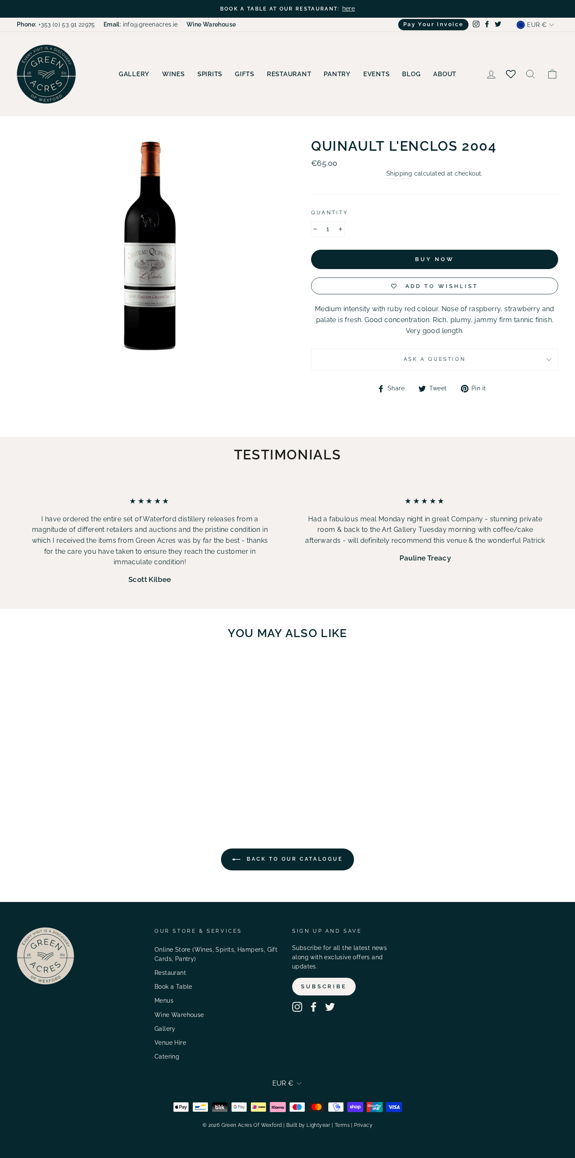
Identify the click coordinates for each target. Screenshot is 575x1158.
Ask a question (435, 359)
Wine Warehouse (179, 1014)
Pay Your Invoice (433, 24)
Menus (163, 1000)
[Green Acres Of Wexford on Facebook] (314, 1007)
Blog (411, 74)
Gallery (134, 74)
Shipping (399, 173)
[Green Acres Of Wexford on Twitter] (330, 1007)
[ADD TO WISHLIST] (107, 670)
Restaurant (289, 74)
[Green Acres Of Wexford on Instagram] (297, 1007)
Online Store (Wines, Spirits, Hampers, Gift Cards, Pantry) (215, 954)
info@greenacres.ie (141, 24)
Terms (342, 1125)
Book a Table (173, 986)
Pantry (337, 74)
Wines (173, 74)
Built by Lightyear (308, 1125)
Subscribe (324, 986)
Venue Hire (170, 1042)
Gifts (244, 74)
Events (376, 74)
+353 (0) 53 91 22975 (56, 24)
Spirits (209, 74)
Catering (166, 1056)
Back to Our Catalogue (293, 859)
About (444, 74)
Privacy (363, 1125)
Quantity (330, 213)
